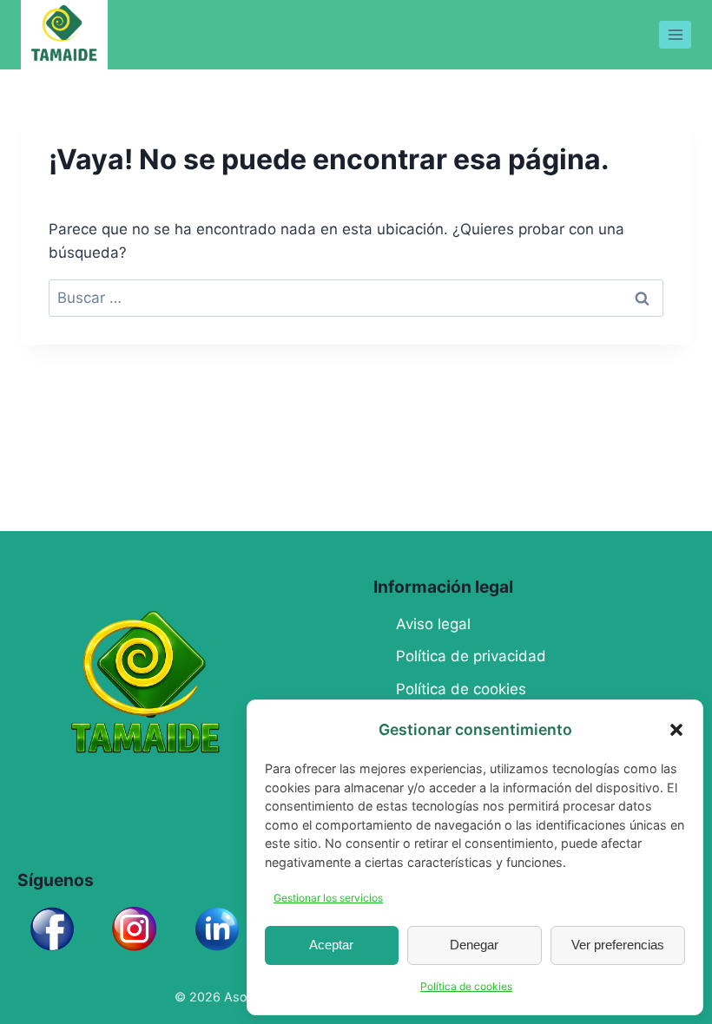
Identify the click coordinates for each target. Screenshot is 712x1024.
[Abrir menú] (675, 34)
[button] (676, 729)
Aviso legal (433, 624)
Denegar (474, 944)
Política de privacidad (471, 656)
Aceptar (331, 944)
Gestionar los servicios (328, 897)
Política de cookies (466, 986)
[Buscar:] (356, 297)
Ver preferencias (617, 944)
